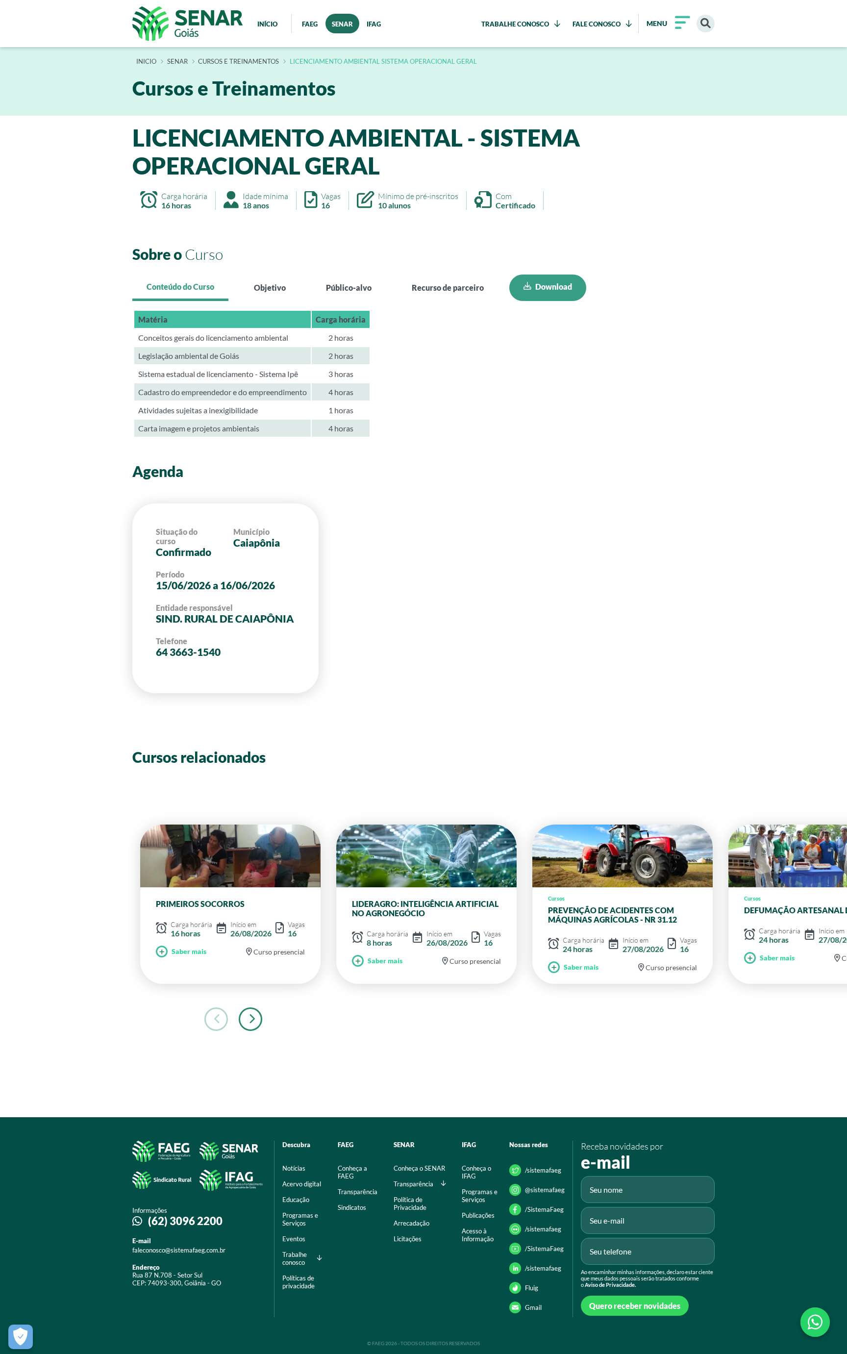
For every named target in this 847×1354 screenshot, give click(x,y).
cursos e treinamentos (238, 62)
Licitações (408, 1239)
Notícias (293, 1168)
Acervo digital (301, 1184)
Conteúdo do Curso (180, 286)
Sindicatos (352, 1207)
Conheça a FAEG (352, 1172)
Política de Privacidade (410, 1203)
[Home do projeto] (187, 23)
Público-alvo (349, 287)
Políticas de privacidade (298, 1282)
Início (146, 62)
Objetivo (270, 287)
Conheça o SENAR (419, 1168)
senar (177, 62)
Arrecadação (411, 1223)
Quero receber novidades (634, 1305)
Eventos (293, 1239)
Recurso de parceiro (448, 287)
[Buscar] (706, 24)
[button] (250, 1019)
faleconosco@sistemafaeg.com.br (178, 1250)
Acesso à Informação (478, 1235)
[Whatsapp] (815, 1322)
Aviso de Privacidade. (610, 1284)
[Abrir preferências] (20, 1337)
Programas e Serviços (300, 1219)
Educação (295, 1200)
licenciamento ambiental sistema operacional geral (383, 62)
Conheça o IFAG (476, 1172)
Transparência (357, 1192)
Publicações (478, 1215)
